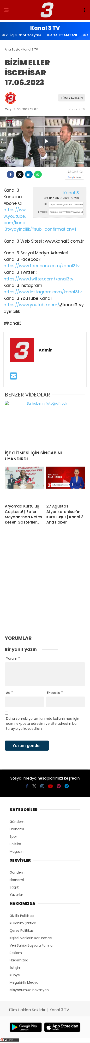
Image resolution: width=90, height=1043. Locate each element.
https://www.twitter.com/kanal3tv (38, 279)
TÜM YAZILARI (71, 97)
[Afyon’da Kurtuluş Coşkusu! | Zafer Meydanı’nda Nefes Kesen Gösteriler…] (24, 483)
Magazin (17, 851)
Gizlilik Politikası (22, 915)
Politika (15, 844)
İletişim (15, 967)
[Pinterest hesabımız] (59, 786)
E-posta (55, 692)
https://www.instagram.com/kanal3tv (43, 292)
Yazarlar (16, 894)
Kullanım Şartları (23, 923)
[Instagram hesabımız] (42, 786)
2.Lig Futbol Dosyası (23, 35)
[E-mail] (13, 377)
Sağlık (14, 887)
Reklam (16, 952)
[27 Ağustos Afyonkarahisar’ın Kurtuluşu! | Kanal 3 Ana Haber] (65, 483)
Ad (9, 692)
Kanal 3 (71, 193)
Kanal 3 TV (77, 109)
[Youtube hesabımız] (50, 786)
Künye (15, 975)
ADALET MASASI (63, 35)
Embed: (43, 212)
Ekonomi (17, 829)
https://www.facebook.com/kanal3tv (42, 266)
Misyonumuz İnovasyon (29, 989)
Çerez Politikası (22, 930)
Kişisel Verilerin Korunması (31, 938)
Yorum (13, 658)
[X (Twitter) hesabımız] (34, 786)
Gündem (17, 821)
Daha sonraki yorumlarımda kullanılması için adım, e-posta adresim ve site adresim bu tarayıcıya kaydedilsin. (42, 723)
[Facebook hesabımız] (27, 786)
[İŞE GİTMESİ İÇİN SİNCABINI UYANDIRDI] (45, 423)
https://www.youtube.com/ (31, 305)
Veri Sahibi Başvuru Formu (31, 945)
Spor (13, 836)
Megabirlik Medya (24, 982)
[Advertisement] (45, 585)
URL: (45, 204)
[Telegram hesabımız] (67, 786)
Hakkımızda (19, 960)
